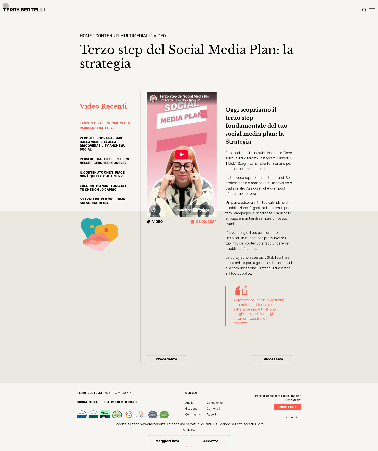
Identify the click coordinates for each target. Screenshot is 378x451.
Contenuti (213, 408)
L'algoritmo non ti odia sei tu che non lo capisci (103, 188)
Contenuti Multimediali (122, 35)
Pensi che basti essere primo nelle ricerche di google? (105, 161)
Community (193, 414)
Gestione (191, 408)
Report (211, 414)
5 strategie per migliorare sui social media (103, 201)
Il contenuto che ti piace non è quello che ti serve (102, 174)
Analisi (189, 403)
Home (86, 35)
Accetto (210, 441)
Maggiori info (167, 441)
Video (160, 35)
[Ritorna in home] (22, 9)
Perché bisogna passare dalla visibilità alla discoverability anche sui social (103, 143)
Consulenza (215, 403)
